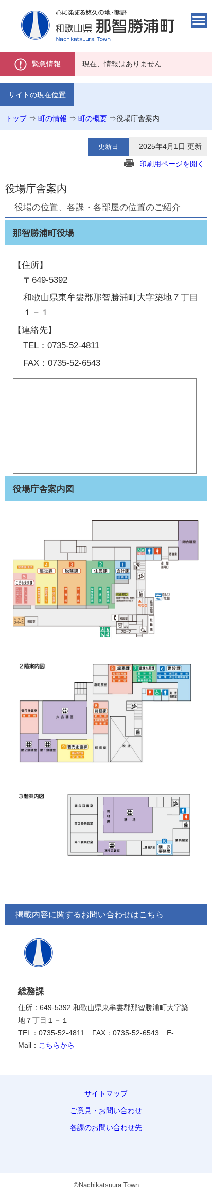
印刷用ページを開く (171, 164)
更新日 (108, 146)
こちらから (57, 1045)
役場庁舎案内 (138, 118)
